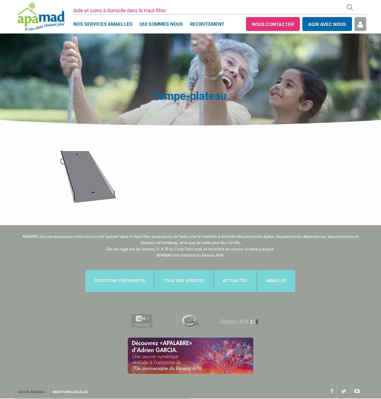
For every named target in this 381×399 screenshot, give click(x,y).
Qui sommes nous (161, 24)
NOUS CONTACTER (273, 24)
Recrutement (207, 24)
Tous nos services (183, 280)
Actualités (235, 280)
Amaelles (276, 280)
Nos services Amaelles (102, 24)
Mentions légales (70, 392)
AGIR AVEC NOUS (327, 24)
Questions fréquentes (119, 280)
